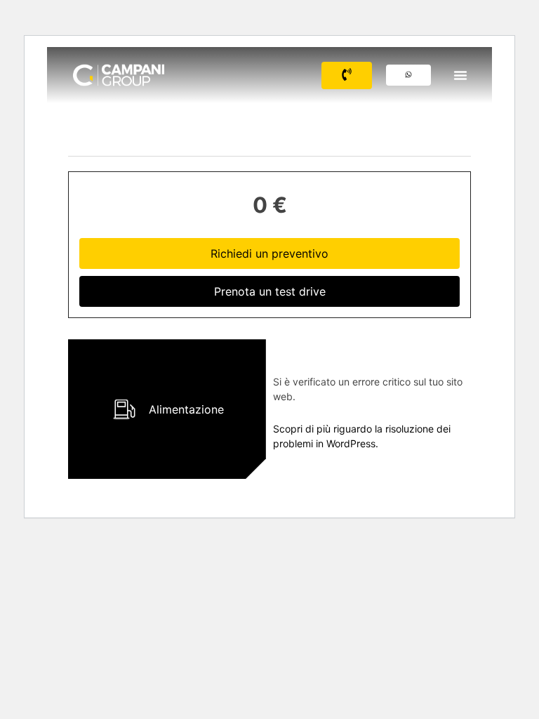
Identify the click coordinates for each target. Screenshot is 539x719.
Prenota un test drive (270, 291)
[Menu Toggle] (460, 75)
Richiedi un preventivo (269, 253)
